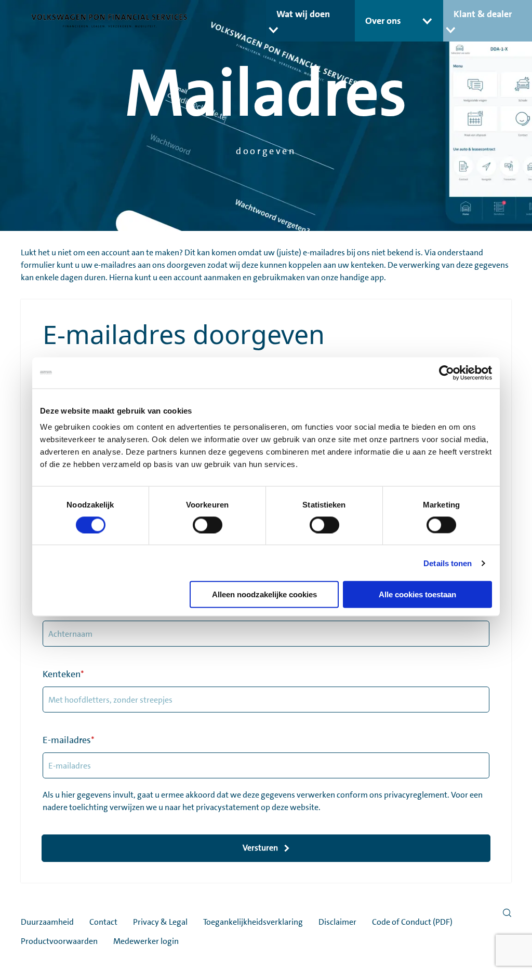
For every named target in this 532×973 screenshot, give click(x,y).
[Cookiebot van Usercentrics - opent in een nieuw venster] (446, 372)
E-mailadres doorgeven (184, 334)
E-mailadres (69, 740)
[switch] (207, 524)
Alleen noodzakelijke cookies (264, 594)
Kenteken (63, 674)
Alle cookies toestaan (417, 594)
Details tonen (447, 562)
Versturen (260, 847)
